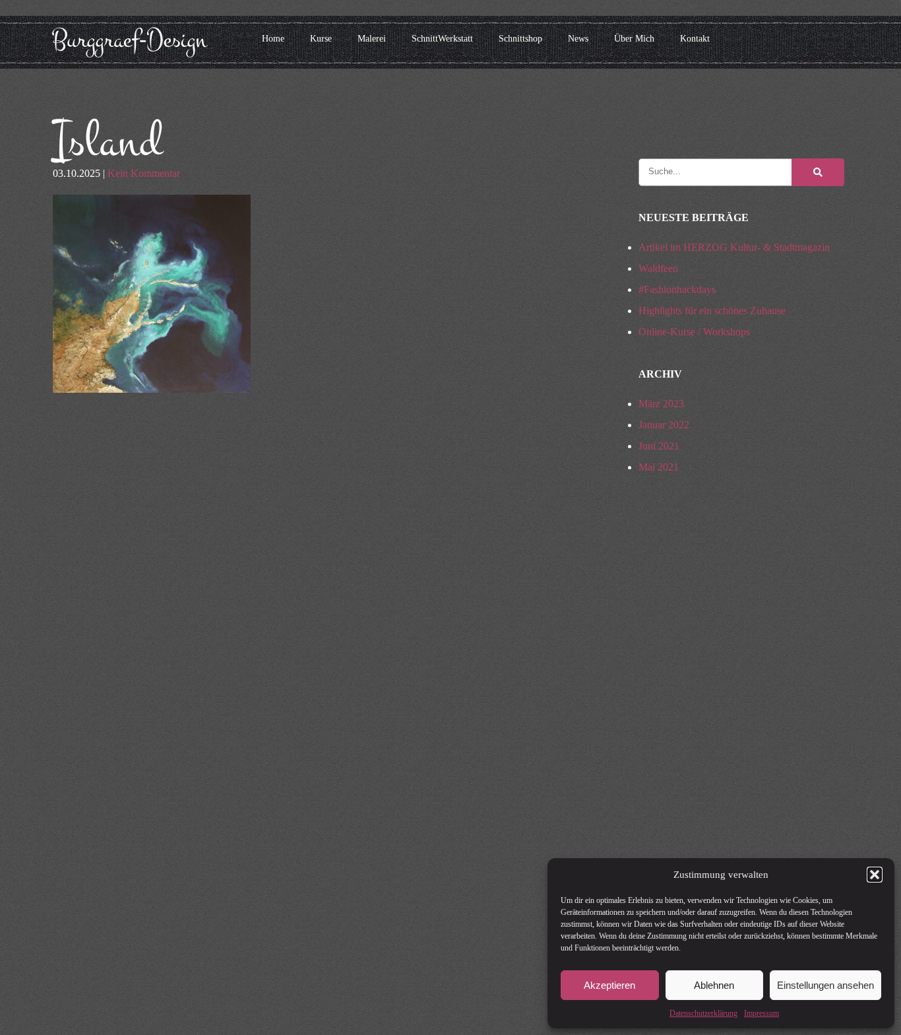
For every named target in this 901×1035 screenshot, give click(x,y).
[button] (874, 874)
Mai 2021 (658, 467)
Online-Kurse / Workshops (694, 331)
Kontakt (695, 38)
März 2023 (661, 403)
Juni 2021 (658, 445)
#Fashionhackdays (677, 289)
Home (273, 38)
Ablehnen (714, 985)
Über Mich (634, 38)
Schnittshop (520, 38)
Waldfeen (658, 268)
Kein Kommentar (144, 173)
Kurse (321, 38)
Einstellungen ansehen (825, 985)
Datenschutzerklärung (703, 1013)
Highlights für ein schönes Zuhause (712, 310)
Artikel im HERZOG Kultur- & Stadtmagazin (734, 247)
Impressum (761, 1013)
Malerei (371, 38)
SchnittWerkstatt (442, 38)
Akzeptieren (609, 985)
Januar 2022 (663, 424)
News (578, 38)
